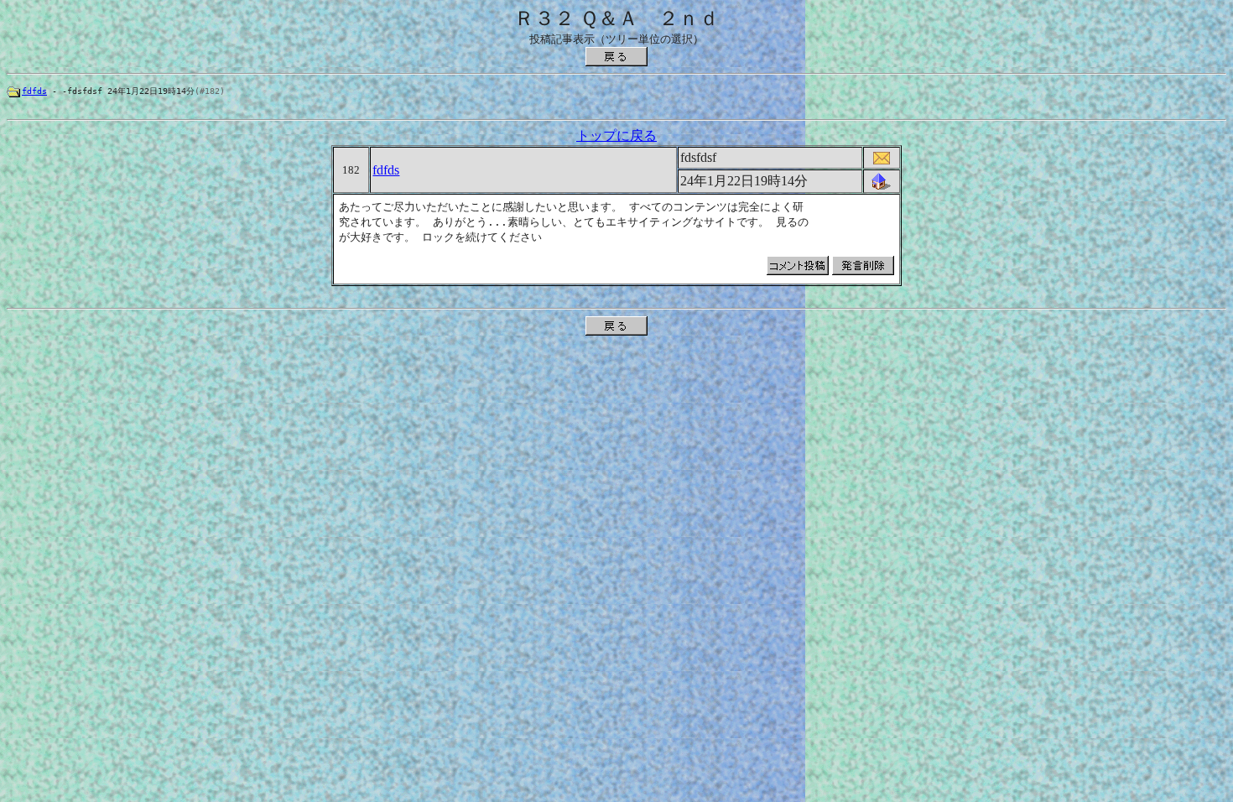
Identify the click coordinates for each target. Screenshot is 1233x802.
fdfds (34, 91)
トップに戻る (616, 135)
